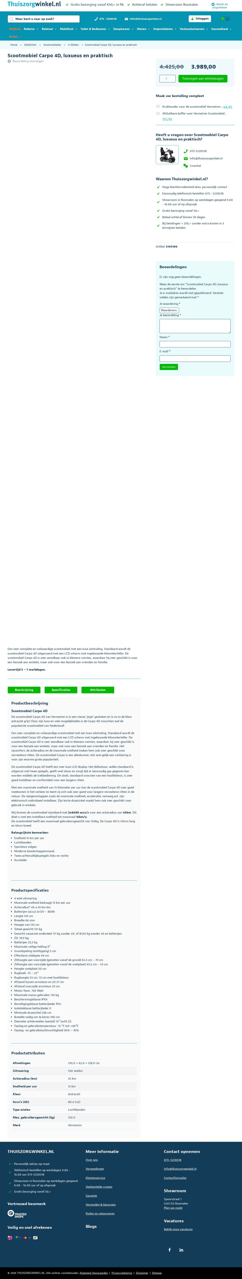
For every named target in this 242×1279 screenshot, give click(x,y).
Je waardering (170, 304)
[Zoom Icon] (85, 118)
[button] (200, 18)
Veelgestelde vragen (99, 1187)
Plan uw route (173, 1208)
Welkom (15, 29)
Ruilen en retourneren (100, 1214)
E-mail (165, 351)
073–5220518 (172, 1160)
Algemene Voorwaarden (94, 1273)
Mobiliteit (67, 29)
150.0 (71, 1117)
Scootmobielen (52, 44)
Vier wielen (75, 1071)
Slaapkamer (121, 29)
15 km (72, 1086)
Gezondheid (219, 29)
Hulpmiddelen (163, 29)
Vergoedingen (95, 1169)
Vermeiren (75, 1125)
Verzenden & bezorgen (101, 1205)
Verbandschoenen (192, 29)
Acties (13, 36)
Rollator (29, 29)
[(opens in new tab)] (17, 1214)
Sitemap (157, 1273)
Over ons (92, 1160)
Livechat (195, 166)
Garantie (91, 1196)
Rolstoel (47, 29)
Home (13, 44)
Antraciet (74, 1094)
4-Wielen (73, 44)
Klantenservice (95, 1178)
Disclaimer (142, 1273)
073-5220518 (198, 151)
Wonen (141, 29)
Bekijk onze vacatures (178, 1229)
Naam (165, 337)
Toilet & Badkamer (93, 29)
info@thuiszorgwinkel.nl (206, 158)
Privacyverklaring (122, 1273)
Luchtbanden (76, 1110)
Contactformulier (175, 1178)
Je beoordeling (170, 315)
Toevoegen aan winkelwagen (203, 78)
